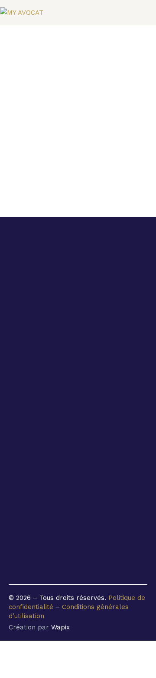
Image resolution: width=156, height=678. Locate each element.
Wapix (60, 627)
